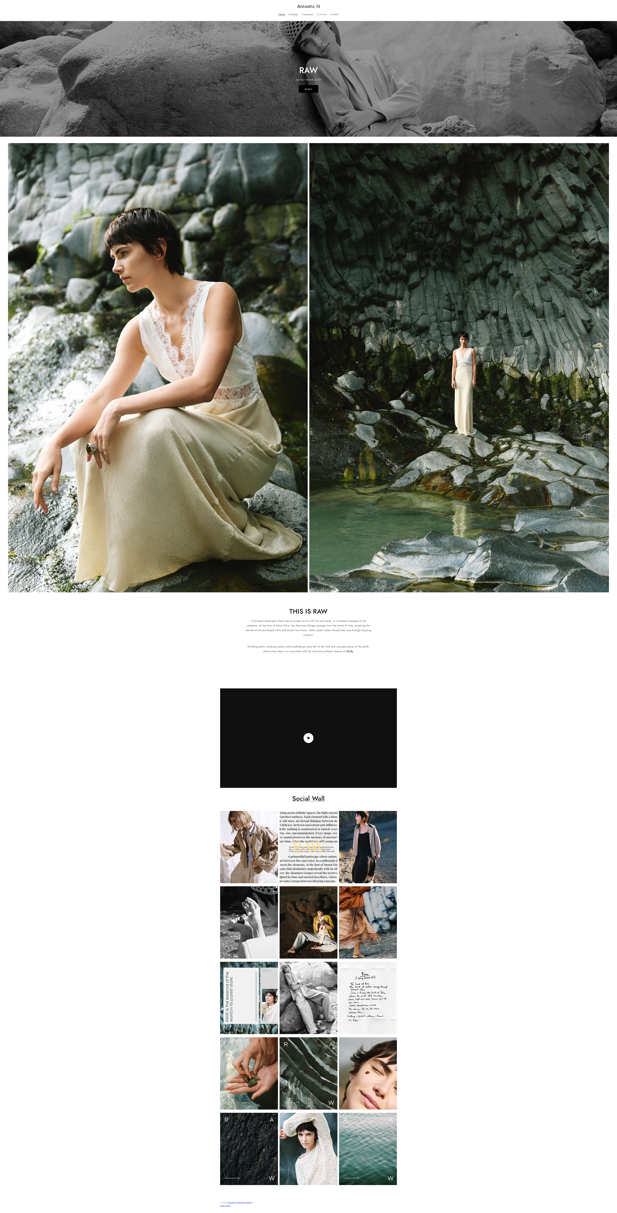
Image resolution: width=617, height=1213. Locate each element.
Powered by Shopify (244, 1202)
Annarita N (232, 1202)
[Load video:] (308, 738)
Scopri (308, 89)
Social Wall (308, 798)
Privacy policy (225, 1205)
